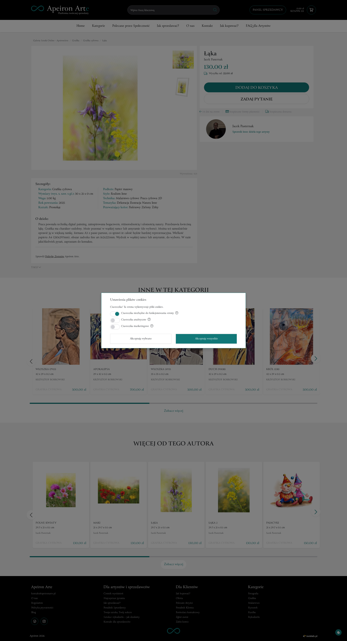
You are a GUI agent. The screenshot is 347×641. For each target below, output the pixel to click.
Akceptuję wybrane (141, 339)
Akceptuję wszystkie (206, 339)
